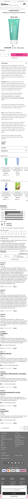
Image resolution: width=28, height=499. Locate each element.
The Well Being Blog (19, 444)
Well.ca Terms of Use (19, 442)
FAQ (2, 441)
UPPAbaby (12, 485)
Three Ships (12, 483)
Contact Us (3, 435)
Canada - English (5, 455)
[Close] (25, 487)
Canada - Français (19, 455)
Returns (2, 444)
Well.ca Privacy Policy (19, 441)
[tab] (14, 63)
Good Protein (13, 482)
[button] (2, 54)
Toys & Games (23, 485)
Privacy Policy (17, 490)
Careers (2, 449)
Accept (14, 493)
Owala (2, 485)
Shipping (3, 442)
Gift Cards (3, 437)
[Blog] (15, 462)
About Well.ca (18, 435)
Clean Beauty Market (22, 482)
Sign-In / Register (21, 1)
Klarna (2, 446)
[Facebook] (5, 462)
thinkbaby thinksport (14, 10)
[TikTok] (22, 462)
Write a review (20, 48)
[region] (14, 491)
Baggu (2, 483)
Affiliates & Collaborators (20, 437)
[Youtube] (19, 462)
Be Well (17, 446)
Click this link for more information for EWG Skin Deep (12, 98)
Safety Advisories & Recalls (6, 439)
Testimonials (17, 439)
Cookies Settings (14, 496)
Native (2, 482)
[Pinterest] (12, 462)
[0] (23, 4)
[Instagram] (8, 462)
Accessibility (3, 447)
